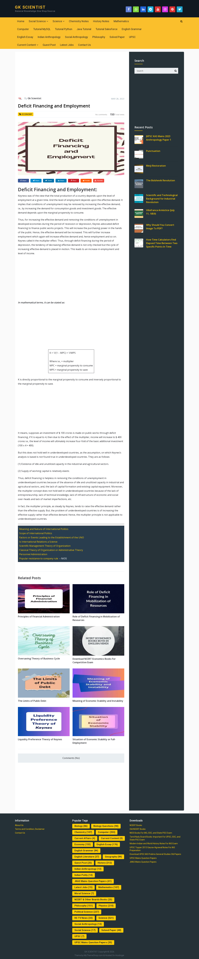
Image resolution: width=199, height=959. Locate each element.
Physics (106, 905)
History (105, 862)
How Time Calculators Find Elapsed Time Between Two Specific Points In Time (161, 243)
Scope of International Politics (35, 533)
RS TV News (83, 918)
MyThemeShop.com (93, 955)
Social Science (37, 21)
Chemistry (83, 832)
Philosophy (98, 37)
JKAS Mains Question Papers (93, 881)
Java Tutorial (84, 29)
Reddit (87, 180)
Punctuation (153, 151)
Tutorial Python (63, 29)
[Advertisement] (71, 75)
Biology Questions (105, 826)
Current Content (26, 44)
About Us (19, 825)
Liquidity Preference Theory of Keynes (40, 739)
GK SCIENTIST (30, 7)
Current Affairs (84, 838)
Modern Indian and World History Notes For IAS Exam (154, 843)
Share (24, 180)
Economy (27, 114)
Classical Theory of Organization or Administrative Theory (51, 550)
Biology (81, 826)
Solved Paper (117, 37)
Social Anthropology (76, 37)
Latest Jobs (67, 44)
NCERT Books (136, 825)
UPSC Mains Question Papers (93, 942)
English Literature (86, 856)
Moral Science (84, 893)
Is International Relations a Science (38, 541)
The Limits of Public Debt (32, 700)
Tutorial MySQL (42, 29)
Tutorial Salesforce (106, 29)
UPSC (132, 37)
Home (20, 21)
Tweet (49, 180)
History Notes (101, 21)
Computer (23, 29)
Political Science (86, 911)
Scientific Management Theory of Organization (45, 545)
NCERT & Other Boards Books (93, 899)
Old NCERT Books (138, 829)
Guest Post (49, 44)
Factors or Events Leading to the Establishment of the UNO (51, 537)
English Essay (25, 37)
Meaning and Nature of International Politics (43, 529)
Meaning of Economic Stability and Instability (98, 700)
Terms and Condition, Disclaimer (30, 829)
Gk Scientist (34, 98)
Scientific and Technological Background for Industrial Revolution (162, 199)
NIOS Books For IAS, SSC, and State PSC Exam (151, 833)
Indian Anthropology (49, 37)
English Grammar (132, 29)
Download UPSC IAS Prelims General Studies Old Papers (155, 854)
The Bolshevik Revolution (160, 180)
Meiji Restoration (156, 165)
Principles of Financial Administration (39, 616)
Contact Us (84, 44)
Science (57, 21)
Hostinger (119, 955)
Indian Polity (83, 875)
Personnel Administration (33, 554)
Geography (113, 856)
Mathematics (121, 21)
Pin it (74, 180)
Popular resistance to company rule (38, 558)
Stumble (100, 180)
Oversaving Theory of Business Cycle (39, 658)
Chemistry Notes (79, 21)
